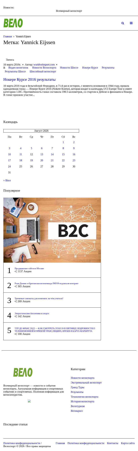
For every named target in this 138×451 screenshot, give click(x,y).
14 (52, 154)
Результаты (108, 67)
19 (31, 160)
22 (63, 160)
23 (74, 160)
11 (21, 154)
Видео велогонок (18, 67)
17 (9, 160)
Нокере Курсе (90, 67)
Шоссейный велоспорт (43, 71)
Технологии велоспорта (84, 396)
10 (9, 154)
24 (9, 166)
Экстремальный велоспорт (86, 382)
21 (52, 160)
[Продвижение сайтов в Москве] (52, 229)
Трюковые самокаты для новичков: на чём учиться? (39, 298)
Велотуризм (78, 406)
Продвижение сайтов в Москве (29, 268)
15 (63, 154)
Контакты (112, 443)
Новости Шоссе (69, 67)
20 (41, 160)
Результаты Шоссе (15, 71)
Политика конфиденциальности (85, 443)
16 (74, 154)
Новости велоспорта (82, 377)
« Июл (7, 180)
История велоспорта (82, 401)
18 (20, 160)
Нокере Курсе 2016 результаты (29, 79)
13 (41, 154)
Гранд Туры (77, 387)
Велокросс (77, 410)
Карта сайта (128, 443)
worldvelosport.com (44, 64)
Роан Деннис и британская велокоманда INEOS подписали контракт (46, 283)
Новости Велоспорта (44, 67)
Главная (7, 36)
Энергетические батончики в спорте (32, 313)
